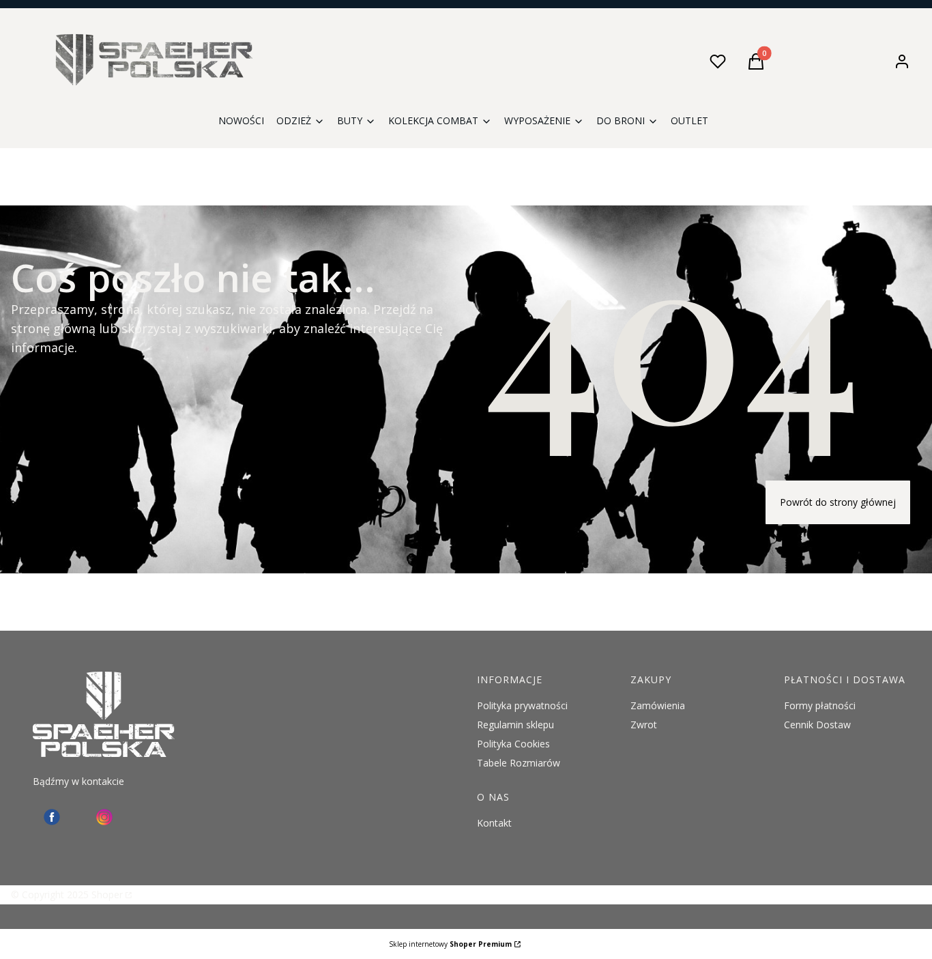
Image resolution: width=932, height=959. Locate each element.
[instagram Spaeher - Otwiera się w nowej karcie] (104, 817)
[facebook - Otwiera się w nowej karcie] (52, 817)
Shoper (107, 894)
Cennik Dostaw (817, 724)
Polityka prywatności (522, 705)
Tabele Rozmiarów (518, 762)
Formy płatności (820, 705)
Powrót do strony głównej (838, 502)
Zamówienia (657, 705)
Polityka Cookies (513, 743)
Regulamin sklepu (515, 724)
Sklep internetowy (450, 944)
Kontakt (494, 822)
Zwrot (643, 724)
